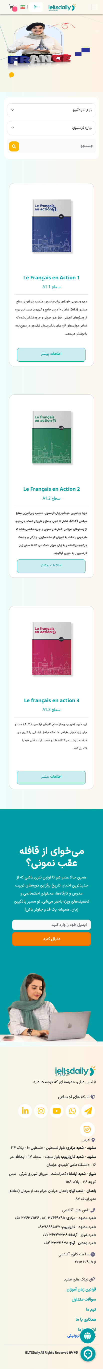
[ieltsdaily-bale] (87, 1129)
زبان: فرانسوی (82, 128)
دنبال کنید (51, 939)
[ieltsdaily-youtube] (57, 1111)
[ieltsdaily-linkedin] (25, 1111)
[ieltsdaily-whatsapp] (72, 1111)
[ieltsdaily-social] (87, 1335)
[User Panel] (36, 7)
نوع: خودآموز (82, 110)
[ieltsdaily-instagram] (41, 1111)
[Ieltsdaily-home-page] (62, 7)
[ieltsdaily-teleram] (88, 1111)
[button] (23, 7)
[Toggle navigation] (93, 7)
